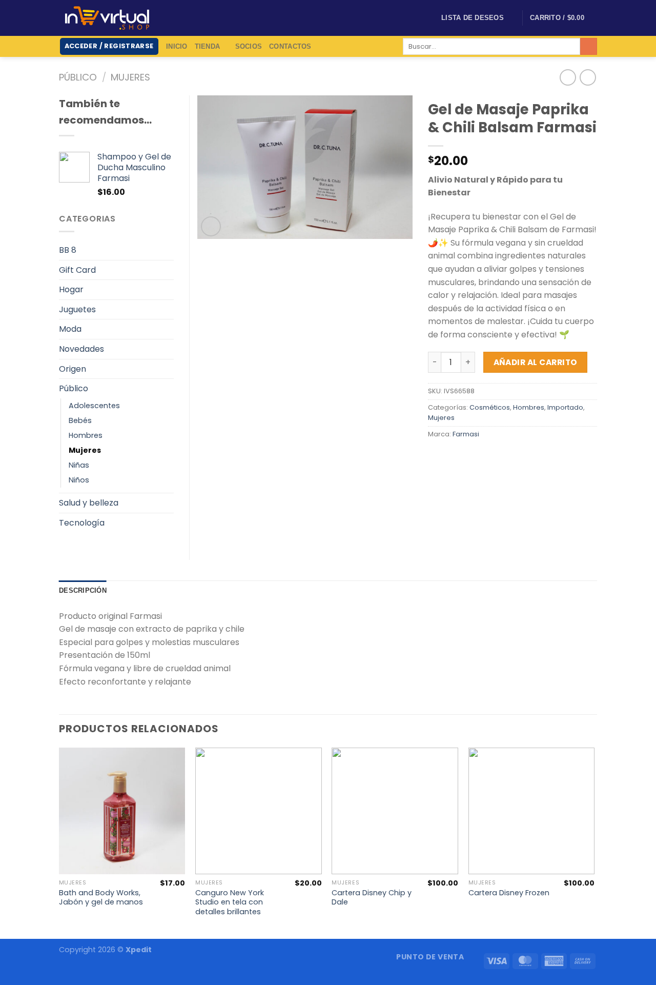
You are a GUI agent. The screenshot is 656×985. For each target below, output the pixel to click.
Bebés (80, 420)
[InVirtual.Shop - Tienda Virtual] (107, 18)
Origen (72, 369)
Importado (565, 407)
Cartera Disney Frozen (508, 893)
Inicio (177, 46)
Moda (70, 329)
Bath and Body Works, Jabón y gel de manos (101, 897)
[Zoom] (211, 226)
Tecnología (82, 523)
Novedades (81, 349)
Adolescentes (94, 405)
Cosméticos (489, 407)
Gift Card (77, 270)
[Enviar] (588, 46)
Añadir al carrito (536, 362)
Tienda (207, 46)
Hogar (71, 289)
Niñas (79, 465)
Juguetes (77, 309)
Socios (248, 46)
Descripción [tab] (83, 590)
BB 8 (67, 250)
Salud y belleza (88, 503)
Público (78, 77)
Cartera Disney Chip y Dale (372, 897)
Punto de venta (430, 957)
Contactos (290, 46)
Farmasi (466, 434)
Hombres (528, 407)
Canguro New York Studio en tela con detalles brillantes (229, 902)
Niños (79, 480)
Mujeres (130, 77)
